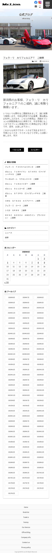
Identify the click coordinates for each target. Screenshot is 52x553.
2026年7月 (26, 297)
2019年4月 (26, 447)
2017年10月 (26, 478)
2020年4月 (26, 426)
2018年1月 (26, 472)
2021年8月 (11, 400)
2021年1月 (26, 411)
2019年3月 (40, 447)
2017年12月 (40, 472)
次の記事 (34, 150)
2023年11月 (11, 354)
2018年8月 (11, 462)
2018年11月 (11, 457)
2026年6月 (40, 297)
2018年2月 (11, 472)
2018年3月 (40, 467)
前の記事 (17, 150)
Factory (26, 522)
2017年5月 (11, 488)
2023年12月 (40, 349)
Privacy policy (26, 547)
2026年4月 (26, 302)
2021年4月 (26, 405)
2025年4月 (26, 323)
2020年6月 (40, 421)
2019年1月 (26, 452)
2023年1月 (26, 369)
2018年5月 (11, 467)
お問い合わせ (36, 6)
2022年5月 (11, 385)
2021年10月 (26, 395)
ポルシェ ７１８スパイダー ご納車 (20, 184)
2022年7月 (26, 380)
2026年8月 (11, 297)
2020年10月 (26, 416)
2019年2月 (11, 452)
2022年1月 (26, 390)
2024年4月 (26, 344)
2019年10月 (26, 436)
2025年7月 (26, 318)
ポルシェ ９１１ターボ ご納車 (18, 189)
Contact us (26, 542)
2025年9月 (40, 313)
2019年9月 (40, 436)
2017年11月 (11, 478)
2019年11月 (11, 436)
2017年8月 (11, 483)
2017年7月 (26, 483)
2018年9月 (40, 457)
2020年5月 (11, 426)
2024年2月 (11, 349)
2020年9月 (40, 416)
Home (26, 507)
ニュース (8, 233)
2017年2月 (11, 493)
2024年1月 (26, 349)
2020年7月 (26, 421)
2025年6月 (40, 318)
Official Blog (26, 532)
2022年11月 (11, 374)
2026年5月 (11, 302)
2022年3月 (40, 385)
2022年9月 (40, 374)
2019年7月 (26, 442)
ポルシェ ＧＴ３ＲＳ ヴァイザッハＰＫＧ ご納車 (25, 194)
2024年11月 (11, 333)
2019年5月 (11, 447)
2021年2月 (11, 411)
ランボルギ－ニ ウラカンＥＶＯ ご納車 (22, 179)
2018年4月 (26, 467)
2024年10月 (26, 333)
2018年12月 (40, 452)
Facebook (36, 2)
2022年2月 (11, 390)
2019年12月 (40, 431)
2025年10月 (26, 313)
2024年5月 (11, 344)
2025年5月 (11, 323)
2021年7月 (26, 400)
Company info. (26, 537)
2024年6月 (40, 338)
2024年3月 (40, 344)
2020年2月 (11, 431)
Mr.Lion (11, 4)
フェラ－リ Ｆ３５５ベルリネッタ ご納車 (22, 167)
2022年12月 (40, 369)
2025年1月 (26, 328)
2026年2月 (11, 307)
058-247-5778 (40, 6)
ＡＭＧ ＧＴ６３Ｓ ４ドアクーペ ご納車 (22, 201)
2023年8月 (11, 359)
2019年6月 (40, 442)
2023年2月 (11, 369)
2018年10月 (26, 457)
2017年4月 (26, 488)
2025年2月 (11, 328)
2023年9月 (40, 354)
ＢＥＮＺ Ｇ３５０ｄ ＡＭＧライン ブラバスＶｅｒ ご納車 (25, 216)
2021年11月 (11, 395)
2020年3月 (40, 426)
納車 (35, 61)
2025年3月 (40, 323)
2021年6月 (40, 400)
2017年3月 (40, 488)
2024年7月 (26, 338)
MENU (47, 4)
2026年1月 (26, 307)
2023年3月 (40, 364)
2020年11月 (11, 416)
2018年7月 (26, 462)
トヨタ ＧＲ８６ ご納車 (15, 210)
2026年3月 (40, 302)
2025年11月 (11, 313)
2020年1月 (26, 431)
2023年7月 (26, 359)
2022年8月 (11, 380)
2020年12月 (40, 411)
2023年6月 (40, 359)
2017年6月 (40, 483)
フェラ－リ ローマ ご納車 (16, 206)
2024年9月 (40, 333)
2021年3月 (40, 405)
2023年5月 (11, 364)
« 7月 (6, 282)
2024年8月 (11, 338)
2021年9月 (40, 395)
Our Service (26, 527)
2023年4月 (26, 364)
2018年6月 (40, 462)
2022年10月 (26, 374)
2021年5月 (11, 405)
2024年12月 (40, 328)
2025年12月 (40, 307)
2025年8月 (11, 318)
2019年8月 (11, 442)
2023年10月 (26, 354)
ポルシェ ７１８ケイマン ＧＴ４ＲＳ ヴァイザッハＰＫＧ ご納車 (25, 173)
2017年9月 (40, 478)
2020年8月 (11, 421)
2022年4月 (26, 385)
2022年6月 (40, 380)
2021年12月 (40, 390)
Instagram (40, 2)
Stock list (26, 512)
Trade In (26, 517)
